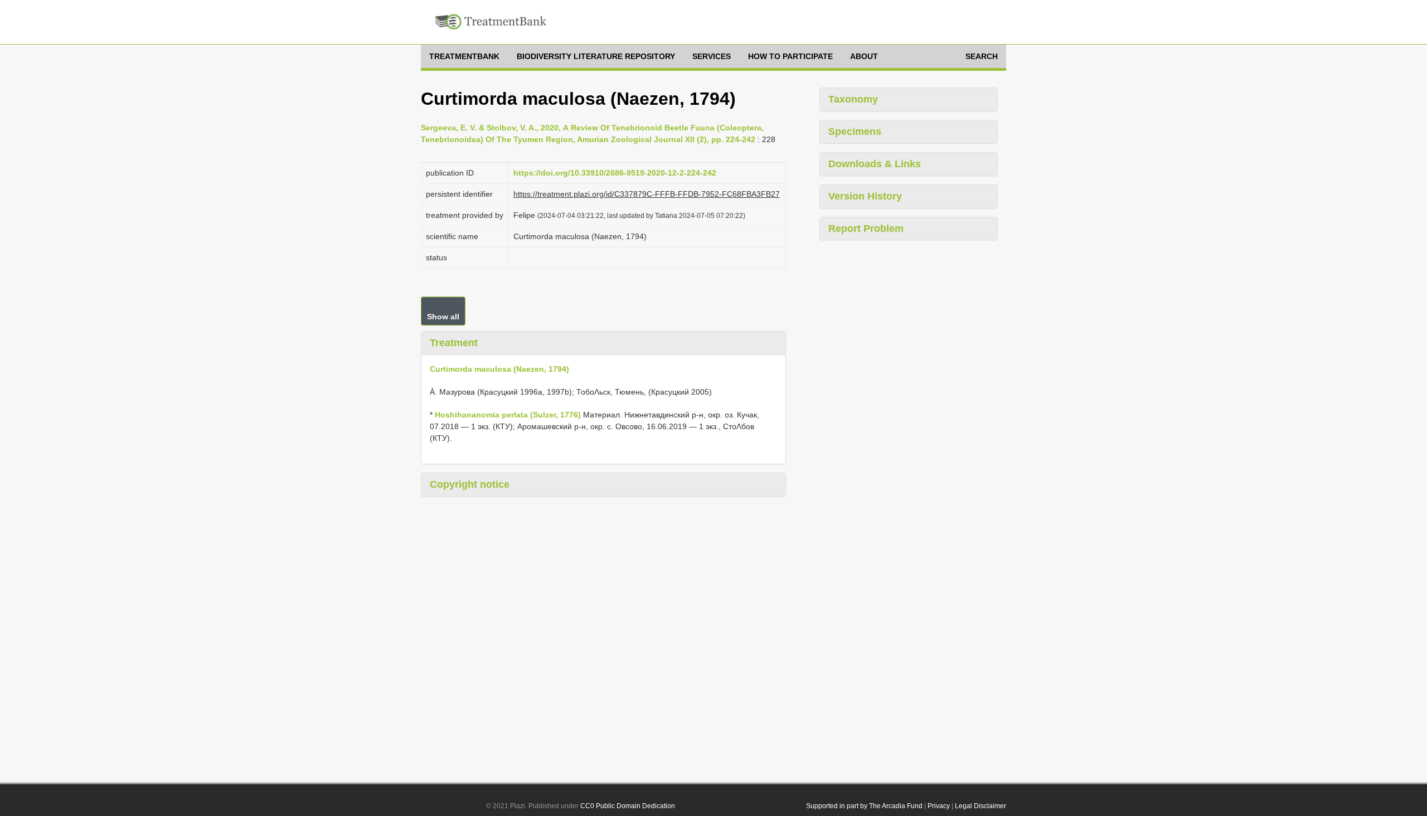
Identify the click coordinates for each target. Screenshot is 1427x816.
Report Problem (866, 228)
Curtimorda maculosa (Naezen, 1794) (499, 369)
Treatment (454, 342)
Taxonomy (853, 99)
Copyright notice (469, 484)
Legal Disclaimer (980, 806)
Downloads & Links (874, 163)
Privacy (939, 806)
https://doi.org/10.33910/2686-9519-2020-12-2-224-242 (614, 172)
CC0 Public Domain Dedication (627, 806)
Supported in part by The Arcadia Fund (864, 806)
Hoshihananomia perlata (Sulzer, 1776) (508, 414)
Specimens (854, 131)
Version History (865, 196)
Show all (443, 316)
